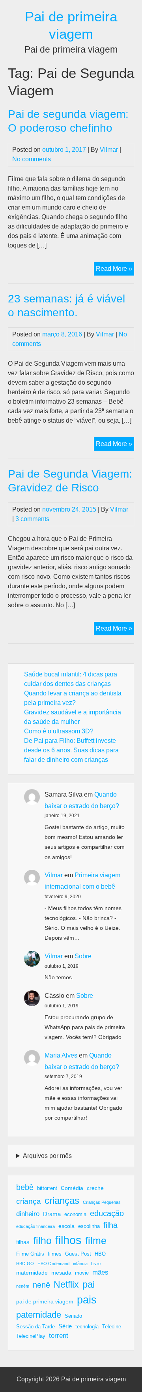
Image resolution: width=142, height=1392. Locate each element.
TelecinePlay (30, 1336)
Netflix (66, 1284)
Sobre (83, 956)
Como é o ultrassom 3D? (58, 731)
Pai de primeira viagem (93, 1379)
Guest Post (78, 1254)
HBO (100, 1254)
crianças (62, 1200)
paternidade (38, 1315)
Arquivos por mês (47, 1155)
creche (95, 1188)
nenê (41, 1285)
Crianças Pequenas (102, 1202)
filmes (55, 1254)
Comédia (72, 1188)
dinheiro (27, 1214)
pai (88, 1284)
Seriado (73, 1316)
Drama (52, 1214)
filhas (23, 1242)
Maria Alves (61, 1055)
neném (22, 1286)
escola (66, 1226)
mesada (61, 1272)
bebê (25, 1187)
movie (82, 1273)
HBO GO (25, 1263)
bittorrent (47, 1188)
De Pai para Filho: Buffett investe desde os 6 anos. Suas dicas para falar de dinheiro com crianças (71, 750)
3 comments (32, 519)
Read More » (115, 270)
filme (95, 1240)
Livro (96, 1263)
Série (65, 1326)
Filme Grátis (30, 1254)
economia (75, 1214)
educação (107, 1213)
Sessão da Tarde (35, 1327)
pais (87, 1300)
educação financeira (35, 1226)
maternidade (32, 1272)
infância (80, 1263)
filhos (68, 1240)
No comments (31, 159)
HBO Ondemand (53, 1263)
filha (110, 1225)
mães (100, 1272)
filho (42, 1240)
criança (28, 1201)
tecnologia (87, 1327)
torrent (58, 1335)
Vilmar (109, 149)
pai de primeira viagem (44, 1301)
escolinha (89, 1226)
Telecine (111, 1327)
